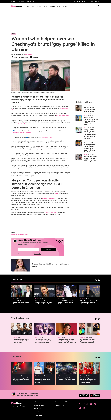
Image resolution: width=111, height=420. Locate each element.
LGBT (56, 193)
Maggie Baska (29, 54)
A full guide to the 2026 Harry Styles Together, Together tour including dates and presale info (67, 341)
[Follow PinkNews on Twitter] (80, 404)
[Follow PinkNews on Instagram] (95, 404)
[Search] (99, 6)
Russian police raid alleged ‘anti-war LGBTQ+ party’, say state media (90, 159)
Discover (65, 6)
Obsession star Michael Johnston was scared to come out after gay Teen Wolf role (43, 302)
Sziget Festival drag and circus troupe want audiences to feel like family (21, 379)
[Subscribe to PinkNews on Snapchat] (80, 408)
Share (15, 57)
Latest (27, 6)
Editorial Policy (39, 405)
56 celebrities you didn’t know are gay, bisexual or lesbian (50, 265)
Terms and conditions (62, 402)
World (13, 33)
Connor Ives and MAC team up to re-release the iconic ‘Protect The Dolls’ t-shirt (21, 341)
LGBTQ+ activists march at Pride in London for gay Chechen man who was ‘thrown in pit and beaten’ (90, 133)
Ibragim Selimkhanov (49, 198)
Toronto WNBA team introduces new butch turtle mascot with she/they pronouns (66, 302)
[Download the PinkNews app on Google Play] (95, 395)
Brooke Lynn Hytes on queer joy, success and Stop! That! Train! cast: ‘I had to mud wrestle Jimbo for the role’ (89, 380)
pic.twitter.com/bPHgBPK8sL (22, 132)
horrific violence (51, 212)
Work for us (38, 415)
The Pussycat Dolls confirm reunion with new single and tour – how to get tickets (43, 341)
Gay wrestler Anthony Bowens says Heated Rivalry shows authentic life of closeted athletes (43, 380)
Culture (39, 6)
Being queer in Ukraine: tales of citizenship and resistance (89, 110)
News (33, 6)
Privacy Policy (37, 253)
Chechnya (14, 234)
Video (58, 6)
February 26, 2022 (46, 137)
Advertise (21, 1)
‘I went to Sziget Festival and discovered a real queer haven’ (66, 378)
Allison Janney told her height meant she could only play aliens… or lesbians (88, 302)
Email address (24, 247)
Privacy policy (60, 405)
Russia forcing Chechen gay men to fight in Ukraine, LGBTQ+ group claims (91, 121)
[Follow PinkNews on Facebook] (84, 404)
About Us (13, 1)
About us (37, 402)
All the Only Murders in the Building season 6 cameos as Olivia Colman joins (21, 302)
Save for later (25, 57)
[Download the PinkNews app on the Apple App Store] (84, 395)
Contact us (37, 408)
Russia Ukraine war (23, 234)
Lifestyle (45, 6)
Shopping (52, 6)
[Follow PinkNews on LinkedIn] (84, 1)
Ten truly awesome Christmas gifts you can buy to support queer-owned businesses (88, 341)
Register (97, 1)
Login (91, 1)
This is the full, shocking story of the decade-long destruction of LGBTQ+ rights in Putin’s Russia (89, 147)
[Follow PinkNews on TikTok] (87, 404)
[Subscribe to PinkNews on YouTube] (91, 404)
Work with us (30, 1)
